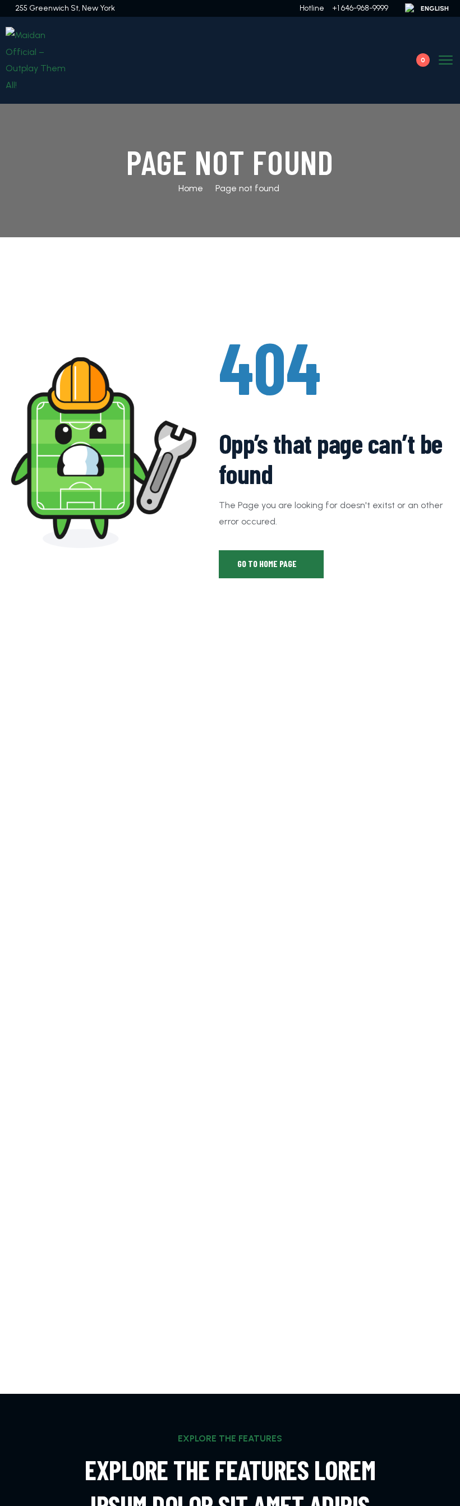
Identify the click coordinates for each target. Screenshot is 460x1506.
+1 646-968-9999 (360, 8)
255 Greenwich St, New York (65, 8)
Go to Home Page (267, 563)
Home (190, 188)
